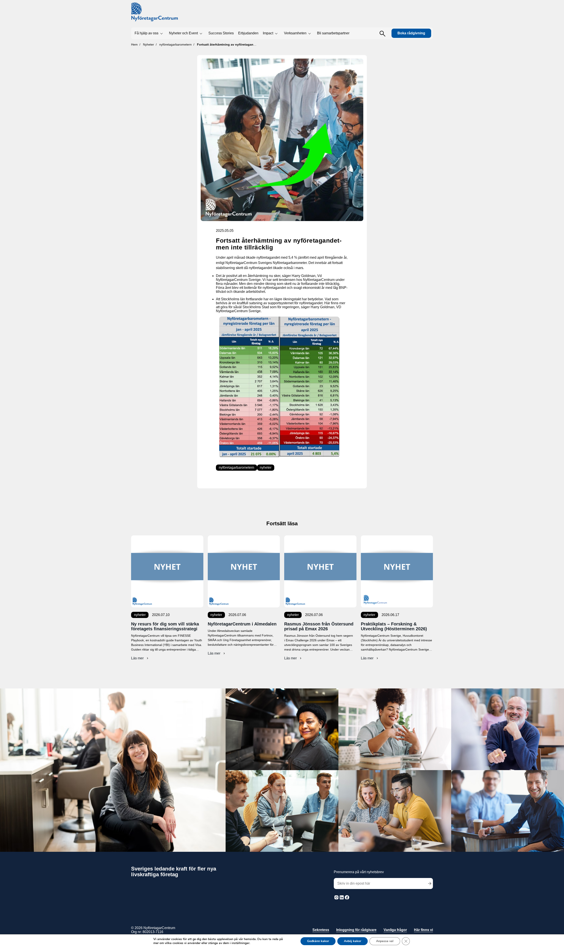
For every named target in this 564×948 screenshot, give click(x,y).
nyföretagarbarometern (236, 467)
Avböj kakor (352, 941)
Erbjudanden (248, 33)
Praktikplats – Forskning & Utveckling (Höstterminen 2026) (394, 626)
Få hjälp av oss (146, 33)
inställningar (240, 943)
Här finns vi (423, 930)
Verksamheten (295, 33)
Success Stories (221, 33)
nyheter (265, 467)
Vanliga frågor (395, 930)
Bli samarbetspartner (333, 33)
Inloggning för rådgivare (356, 930)
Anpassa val (384, 941)
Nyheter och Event (183, 33)
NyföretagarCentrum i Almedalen (242, 624)
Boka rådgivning (411, 33)
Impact (268, 33)
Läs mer (140, 658)
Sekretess (320, 930)
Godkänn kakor (318, 941)
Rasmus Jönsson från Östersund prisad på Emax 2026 (318, 626)
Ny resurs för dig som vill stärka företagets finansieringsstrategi (165, 626)
